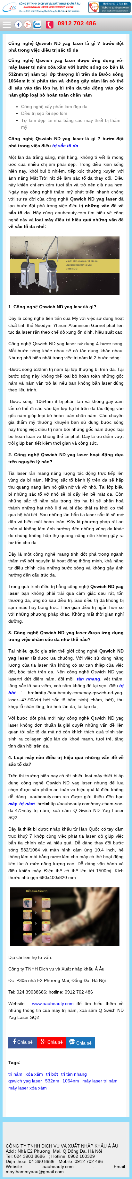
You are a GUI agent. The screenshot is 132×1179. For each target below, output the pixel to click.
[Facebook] (19, 27)
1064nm (70, 1080)
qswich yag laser (25, 1080)
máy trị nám (21, 803)
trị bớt (52, 1074)
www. (37, 1003)
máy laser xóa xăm (27, 1087)
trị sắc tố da (65, 145)
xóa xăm (34, 1074)
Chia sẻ (24, 1042)
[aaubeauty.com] (66, 12)
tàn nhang (88, 678)
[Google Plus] (28, 27)
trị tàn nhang (74, 1074)
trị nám (15, 1074)
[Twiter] (37, 27)
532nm (52, 1080)
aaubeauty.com (58, 1003)
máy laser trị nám (100, 1080)
